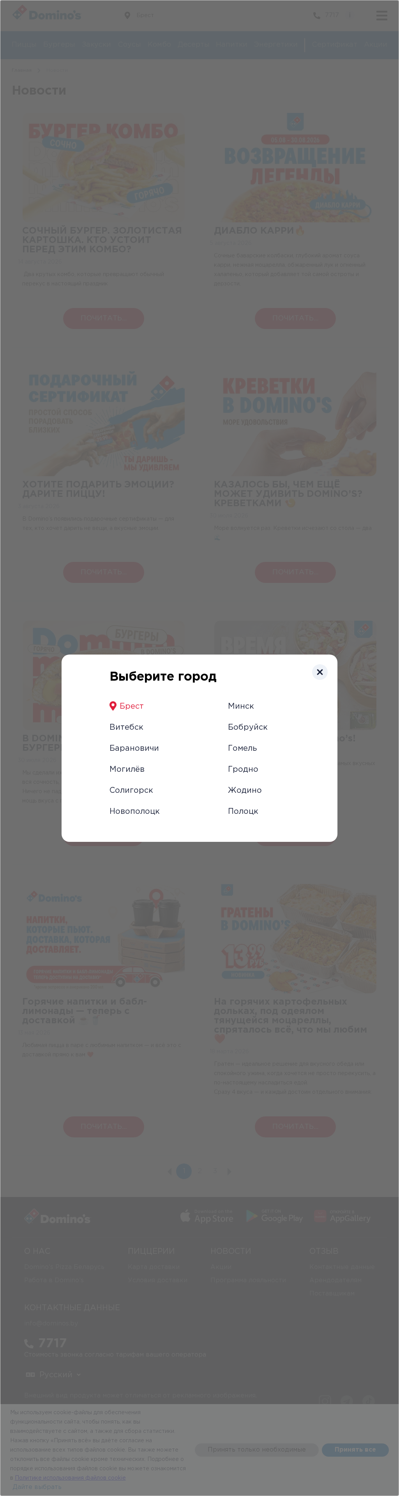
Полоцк (243, 811)
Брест (132, 706)
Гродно (243, 769)
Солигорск (131, 790)
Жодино (245, 790)
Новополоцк (134, 811)
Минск (241, 706)
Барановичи (134, 748)
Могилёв (127, 769)
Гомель (242, 748)
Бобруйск (248, 727)
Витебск (126, 727)
